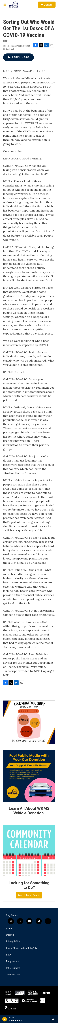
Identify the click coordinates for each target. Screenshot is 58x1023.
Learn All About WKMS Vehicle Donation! (29, 810)
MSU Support (13, 968)
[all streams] (54, 1019)
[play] (5, 1019)
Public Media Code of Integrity (21, 948)
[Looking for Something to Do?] (29, 850)
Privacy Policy (13, 941)
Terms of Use (13, 975)
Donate (48, 4)
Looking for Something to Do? (29, 885)
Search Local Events (29, 895)
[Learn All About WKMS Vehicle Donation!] (29, 776)
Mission (10, 935)
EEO (8, 955)
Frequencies (12, 961)
